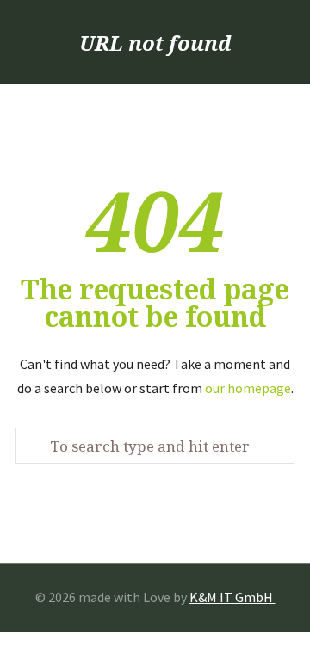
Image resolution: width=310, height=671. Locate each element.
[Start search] (35, 446)
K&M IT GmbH (232, 597)
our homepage (248, 388)
